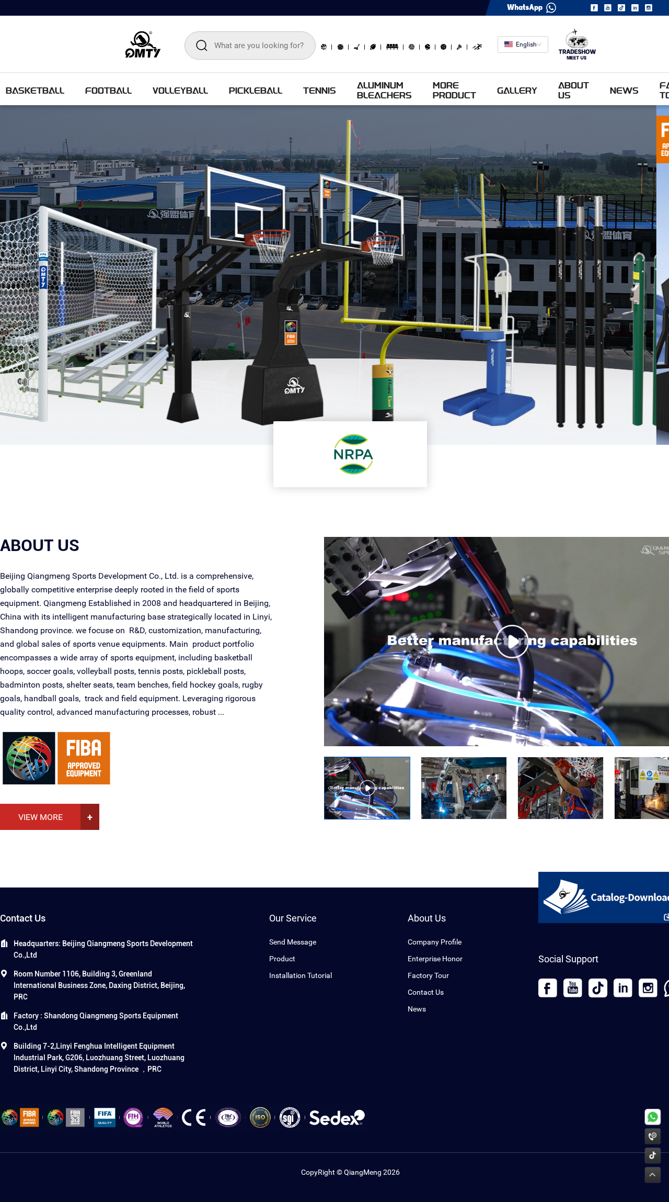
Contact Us (426, 992)
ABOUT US (573, 90)
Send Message (292, 942)
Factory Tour (428, 975)
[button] (329, 788)
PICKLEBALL (255, 90)
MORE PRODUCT (454, 90)
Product (282, 958)
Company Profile (435, 942)
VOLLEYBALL (180, 90)
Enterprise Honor (435, 958)
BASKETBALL (35, 90)
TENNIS (319, 90)
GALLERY (517, 90)
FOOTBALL (108, 90)
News (417, 1009)
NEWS (624, 90)
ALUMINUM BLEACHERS (384, 90)
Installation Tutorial (300, 975)
